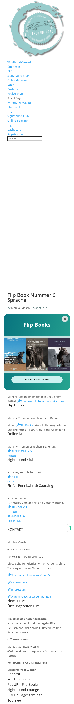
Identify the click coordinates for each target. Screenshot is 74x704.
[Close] (65, 319)
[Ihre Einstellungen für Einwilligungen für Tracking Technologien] (70, 528)
